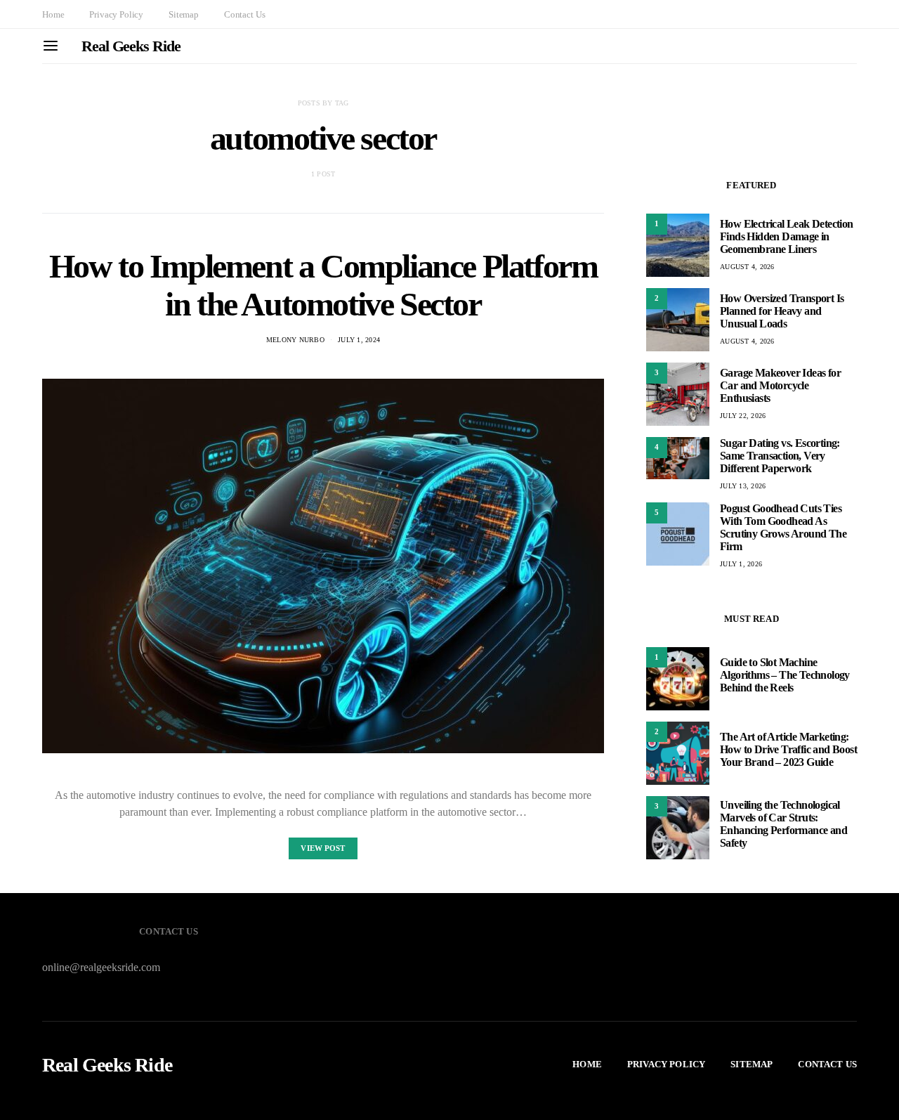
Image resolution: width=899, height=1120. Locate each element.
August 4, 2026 (747, 267)
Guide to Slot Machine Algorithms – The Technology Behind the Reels (785, 675)
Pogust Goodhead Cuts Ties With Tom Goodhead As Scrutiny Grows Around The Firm (783, 527)
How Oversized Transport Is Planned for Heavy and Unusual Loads (782, 311)
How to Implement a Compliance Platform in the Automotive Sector (323, 285)
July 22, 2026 (743, 415)
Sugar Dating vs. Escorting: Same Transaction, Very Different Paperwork (780, 455)
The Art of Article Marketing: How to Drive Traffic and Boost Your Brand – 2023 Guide (788, 750)
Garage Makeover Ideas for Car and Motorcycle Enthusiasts (780, 385)
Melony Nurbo (295, 340)
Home (53, 14)
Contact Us (244, 14)
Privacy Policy (116, 14)
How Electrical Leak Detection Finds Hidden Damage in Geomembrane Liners (786, 236)
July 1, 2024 (359, 340)
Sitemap (184, 14)
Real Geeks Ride (131, 46)
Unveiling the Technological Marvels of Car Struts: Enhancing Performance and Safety (783, 824)
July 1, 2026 (741, 564)
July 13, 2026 (743, 486)
